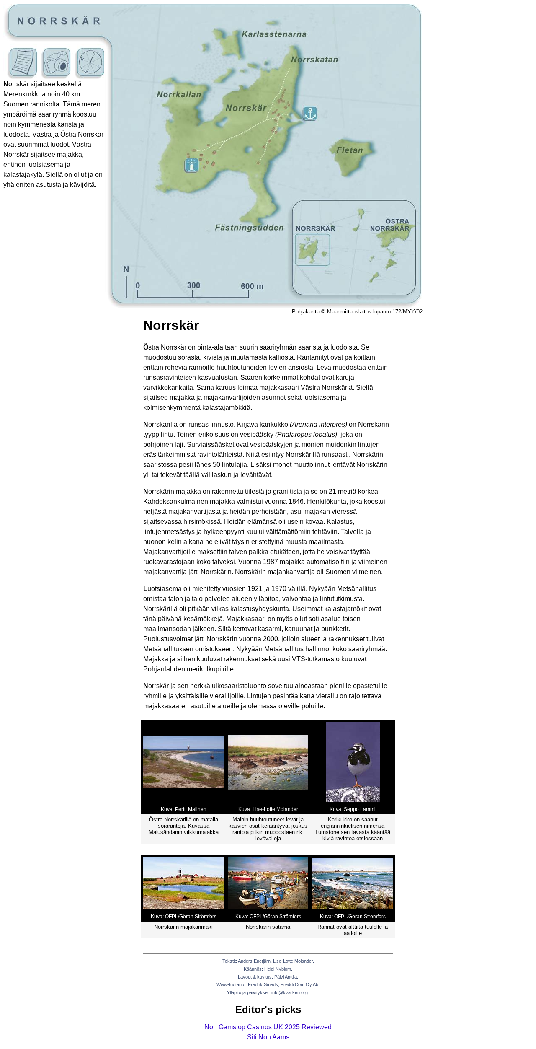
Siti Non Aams (268, 1037)
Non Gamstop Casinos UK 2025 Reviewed (268, 1027)
